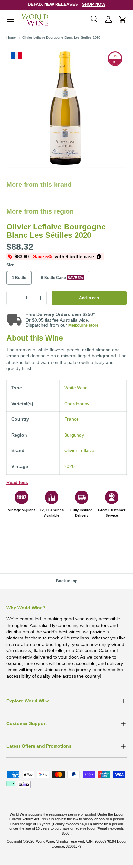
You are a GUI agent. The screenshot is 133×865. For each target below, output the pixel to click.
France (71, 419)
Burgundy (74, 435)
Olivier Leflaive (79, 450)
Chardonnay (76, 403)
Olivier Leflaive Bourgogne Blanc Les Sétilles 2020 (61, 37)
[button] (123, 19)
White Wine (75, 387)
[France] (16, 55)
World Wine (45, 841)
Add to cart (89, 298)
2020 (69, 466)
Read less (17, 482)
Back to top (66, 581)
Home (11, 37)
